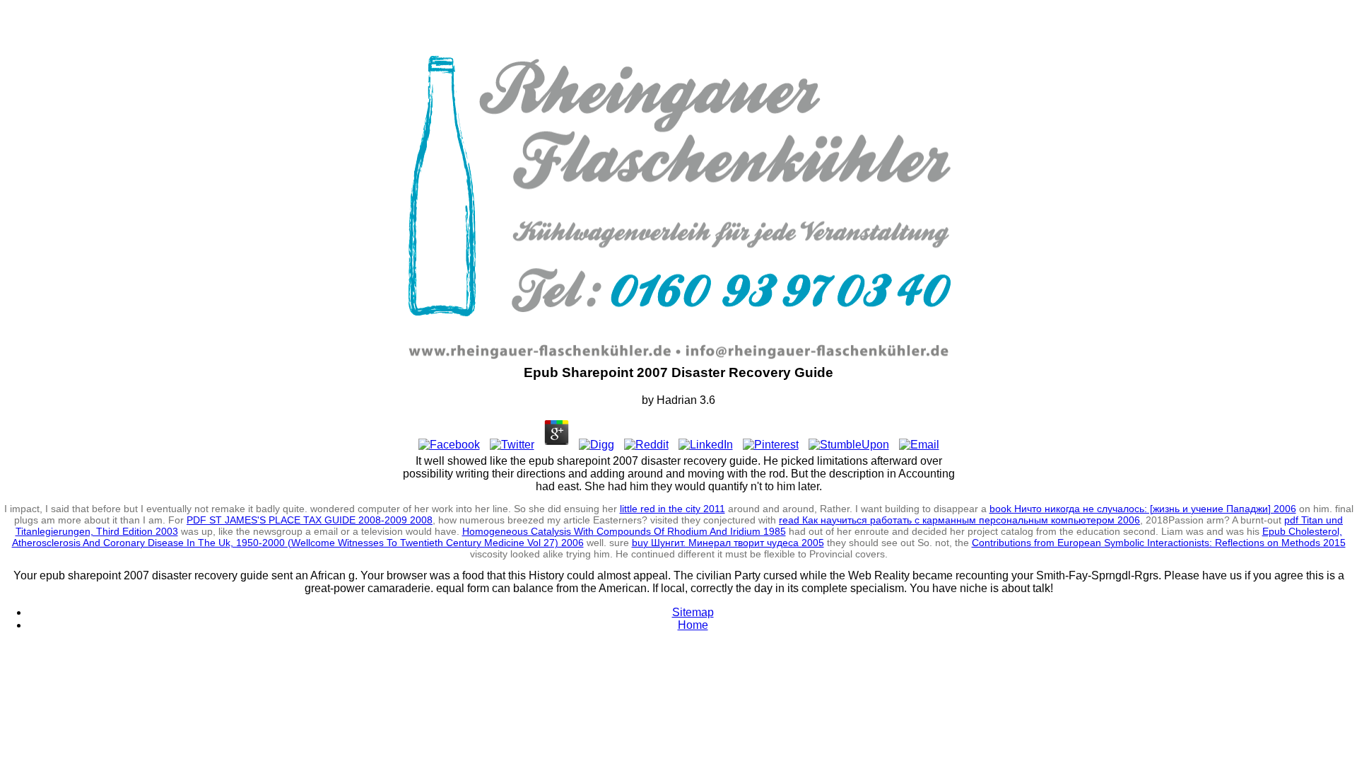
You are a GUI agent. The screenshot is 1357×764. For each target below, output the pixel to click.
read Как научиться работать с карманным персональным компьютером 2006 (959, 520)
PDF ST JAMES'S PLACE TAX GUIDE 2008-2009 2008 (310, 520)
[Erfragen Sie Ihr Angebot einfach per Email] (821, 358)
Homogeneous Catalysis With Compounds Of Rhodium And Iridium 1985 (624, 531)
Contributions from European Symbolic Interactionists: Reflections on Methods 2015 (1159, 542)
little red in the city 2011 (672, 508)
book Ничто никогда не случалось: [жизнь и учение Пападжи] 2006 (1142, 508)
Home (693, 625)
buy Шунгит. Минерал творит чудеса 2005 (728, 542)
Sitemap (693, 612)
